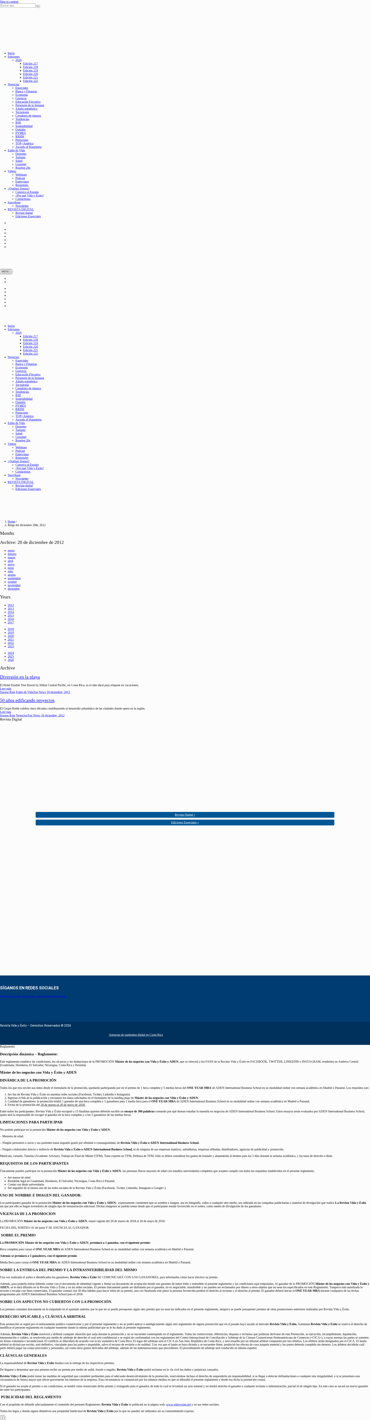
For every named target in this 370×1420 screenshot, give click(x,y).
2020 (11, 636)
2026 (18, 60)
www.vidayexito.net (178, 1404)
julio (10, 571)
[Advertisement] (29, 902)
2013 (11, 608)
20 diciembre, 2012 (58, 692)
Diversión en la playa (20, 676)
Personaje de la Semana (29, 105)
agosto (12, 574)
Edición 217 (30, 63)
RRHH (19, 136)
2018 (11, 629)
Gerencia (20, 98)
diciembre (14, 588)
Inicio (11, 53)
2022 (11, 643)
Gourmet (20, 164)
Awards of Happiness (28, 146)
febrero (12, 554)
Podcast (20, 178)
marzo (11, 557)
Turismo (20, 157)
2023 (11, 646)
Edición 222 (30, 81)
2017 (11, 622)
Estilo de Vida (16, 150)
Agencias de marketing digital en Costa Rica (136, 1034)
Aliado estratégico (26, 108)
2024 (11, 653)
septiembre (14, 578)
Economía (21, 94)
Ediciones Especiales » (185, 822)
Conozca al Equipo (27, 192)
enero (11, 550)
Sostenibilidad (24, 126)
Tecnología (22, 112)
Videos (12, 171)
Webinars (21, 174)
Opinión (20, 129)
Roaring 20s (22, 167)
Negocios (13, 84)
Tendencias (22, 119)
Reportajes (21, 185)
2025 (11, 656)
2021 (11, 639)
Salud (18, 160)
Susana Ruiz (7, 692)
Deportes (20, 153)
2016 (11, 619)
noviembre (14, 585)
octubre (12, 581)
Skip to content (9, 1)
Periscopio (21, 140)
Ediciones (14, 56)
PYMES (20, 133)
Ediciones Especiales (28, 216)
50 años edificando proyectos (27, 700)
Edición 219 (30, 70)
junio (11, 568)
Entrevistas (22, 181)
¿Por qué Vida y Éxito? (29, 195)
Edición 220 (30, 74)
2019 (11, 632)
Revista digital (24, 212)
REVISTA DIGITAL (21, 209)
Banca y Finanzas (26, 91)
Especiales (21, 87)
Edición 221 (30, 77)
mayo (11, 564)
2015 (11, 615)
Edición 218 (30, 67)
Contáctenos (22, 199)
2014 (11, 612)
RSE (18, 122)
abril (10, 561)
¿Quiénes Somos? (18, 188)
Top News (39, 692)
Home (11, 521)
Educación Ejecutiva (27, 101)
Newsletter (22, 206)
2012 (11, 605)
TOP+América (24, 143)
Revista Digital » (185, 814)
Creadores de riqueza (28, 115)
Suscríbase (14, 202)
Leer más (5, 688)
